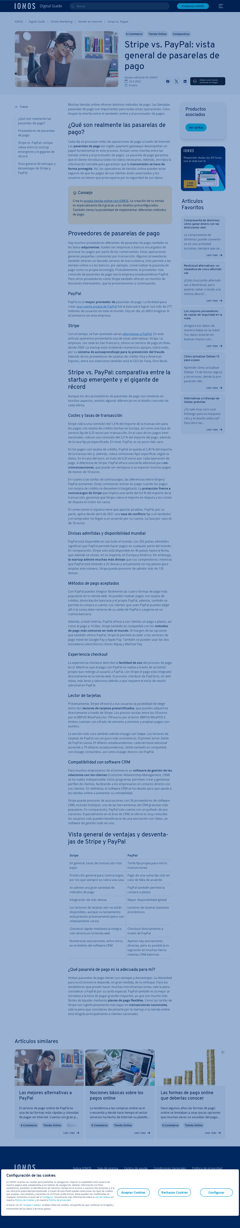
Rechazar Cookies (174, 1192)
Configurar (47, 1197)
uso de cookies (102, 1197)
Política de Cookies (24, 1200)
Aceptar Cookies (32, 1205)
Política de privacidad (60, 1200)
